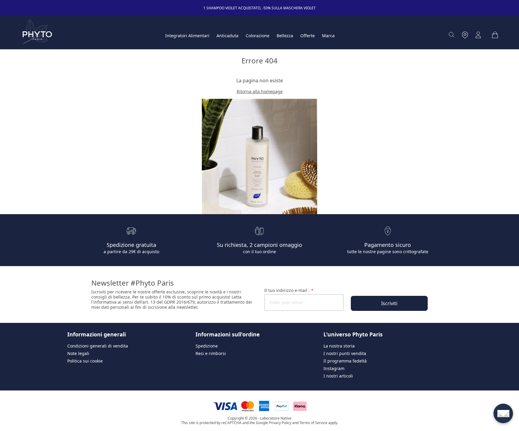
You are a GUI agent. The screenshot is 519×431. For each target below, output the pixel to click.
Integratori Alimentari (187, 35)
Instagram (333, 368)
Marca (328, 35)
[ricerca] (451, 34)
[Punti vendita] (465, 34)
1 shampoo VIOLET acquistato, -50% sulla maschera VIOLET (259, 8)
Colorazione (257, 35)
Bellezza (285, 35)
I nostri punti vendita (344, 353)
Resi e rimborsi (211, 353)
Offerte (307, 35)
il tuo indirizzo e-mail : (288, 290)
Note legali (78, 353)
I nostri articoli (338, 376)
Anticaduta (227, 35)
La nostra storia (339, 346)
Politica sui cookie (85, 361)
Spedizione (207, 346)
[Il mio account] (478, 34)
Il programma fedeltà (345, 361)
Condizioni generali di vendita (97, 346)
